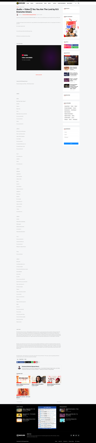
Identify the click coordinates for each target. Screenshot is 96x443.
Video (45, 3)
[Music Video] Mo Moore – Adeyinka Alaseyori (73, 68)
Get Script (43, 428)
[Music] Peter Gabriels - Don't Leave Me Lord (23, 397)
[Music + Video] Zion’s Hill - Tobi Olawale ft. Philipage (29, 409)
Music (32, 3)
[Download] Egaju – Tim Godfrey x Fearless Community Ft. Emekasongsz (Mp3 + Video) (74, 86)
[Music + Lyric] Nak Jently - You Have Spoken (73, 79)
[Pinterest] (34, 362)
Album (70, 119)
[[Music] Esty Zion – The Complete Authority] (19, 415)
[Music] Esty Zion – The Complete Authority (29, 414)
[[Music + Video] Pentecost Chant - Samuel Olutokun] (19, 420)
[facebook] (74, 435)
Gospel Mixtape (39, 3)
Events (54, 3)
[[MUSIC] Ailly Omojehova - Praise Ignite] (62, 410)
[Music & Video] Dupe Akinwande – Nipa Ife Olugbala (53, 385)
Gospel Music (21, 359)
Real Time (47, 428)
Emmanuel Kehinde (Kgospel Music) (30, 366)
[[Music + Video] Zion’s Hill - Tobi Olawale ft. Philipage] (19, 410)
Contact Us (25, 0)
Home (17, 0)
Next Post (59, 401)
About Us (20, 0)
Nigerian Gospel (67, 115)
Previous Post (19, 401)
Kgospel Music (26, 441)
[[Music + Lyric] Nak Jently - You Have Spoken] (66, 80)
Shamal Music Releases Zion (71, 419)
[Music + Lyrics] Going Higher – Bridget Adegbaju (38, 385)
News (49, 3)
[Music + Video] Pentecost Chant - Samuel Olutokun (23, 385)
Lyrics (73, 117)
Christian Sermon (62, 3)
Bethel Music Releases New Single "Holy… (45, 417)
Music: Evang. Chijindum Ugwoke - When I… (45, 423)
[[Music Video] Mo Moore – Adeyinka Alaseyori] (66, 68)
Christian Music (67, 117)
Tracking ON (50, 428)
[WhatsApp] (32, 362)
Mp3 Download (67, 111)
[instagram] (74, 1)
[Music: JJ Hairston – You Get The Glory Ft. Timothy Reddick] (66, 74)
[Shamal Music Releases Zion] (62, 420)
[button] (76, 3)
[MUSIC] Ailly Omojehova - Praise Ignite (72, 409)
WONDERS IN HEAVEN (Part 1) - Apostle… (46, 427)
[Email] (37, 362)
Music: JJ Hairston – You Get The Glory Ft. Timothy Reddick (74, 73)
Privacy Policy (71, 441)
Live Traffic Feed (47, 407)
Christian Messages (68, 108)
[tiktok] (77, 1)
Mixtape (66, 119)
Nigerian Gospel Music (69, 113)
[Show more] (39, 362)
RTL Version (77, 441)
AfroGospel (75, 119)
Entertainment (67, 109)
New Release (73, 109)
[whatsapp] (79, 1)
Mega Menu (69, 3)
